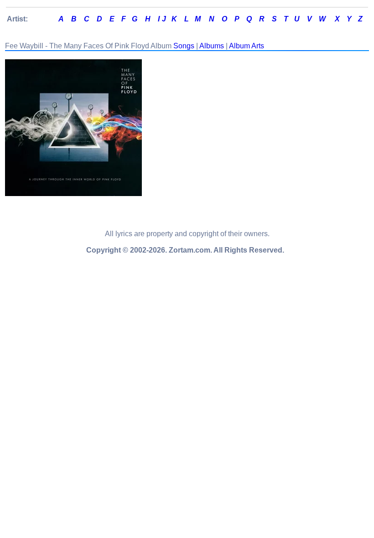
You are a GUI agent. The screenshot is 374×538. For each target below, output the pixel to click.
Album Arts (246, 46)
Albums (211, 46)
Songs (183, 46)
